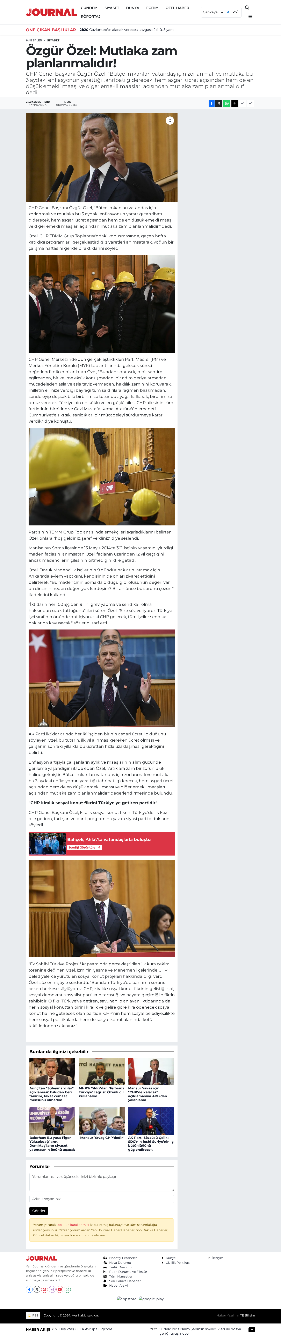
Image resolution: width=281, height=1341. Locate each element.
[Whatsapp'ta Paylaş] (226, 103)
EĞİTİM (152, 8)
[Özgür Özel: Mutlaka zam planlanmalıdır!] (102, 157)
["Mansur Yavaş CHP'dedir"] (102, 1121)
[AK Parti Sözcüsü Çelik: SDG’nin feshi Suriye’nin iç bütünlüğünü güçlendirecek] (151, 1121)
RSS (34, 1315)
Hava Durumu (120, 1263)
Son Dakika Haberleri (125, 1281)
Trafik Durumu (120, 1267)
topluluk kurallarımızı (73, 1225)
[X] (37, 1289)
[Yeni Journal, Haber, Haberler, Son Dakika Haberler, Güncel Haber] (51, 12)
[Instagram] (52, 1289)
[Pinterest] (44, 1289)
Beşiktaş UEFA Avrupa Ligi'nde (85, 1329)
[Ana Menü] (248, 16)
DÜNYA (132, 8)
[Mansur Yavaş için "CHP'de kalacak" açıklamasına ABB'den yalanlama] (151, 1071)
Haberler (34, 40)
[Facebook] (29, 1289)
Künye (171, 1258)
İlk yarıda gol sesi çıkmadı (107, 31)
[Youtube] (59, 1289)
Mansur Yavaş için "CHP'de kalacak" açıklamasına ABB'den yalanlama (147, 1094)
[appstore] (127, 1299)
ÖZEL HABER (177, 8)
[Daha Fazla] (234, 103)
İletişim (217, 1258)
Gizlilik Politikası (178, 1263)
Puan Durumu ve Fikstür (128, 1272)
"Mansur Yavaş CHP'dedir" (101, 1138)
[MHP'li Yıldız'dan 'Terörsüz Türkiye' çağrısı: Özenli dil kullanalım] (102, 1071)
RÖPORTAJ (90, 16)
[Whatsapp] (67, 1289)
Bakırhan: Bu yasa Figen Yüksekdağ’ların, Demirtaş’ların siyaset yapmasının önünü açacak (52, 1144)
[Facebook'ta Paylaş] (212, 103)
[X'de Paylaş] (218, 103)
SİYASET (112, 8)
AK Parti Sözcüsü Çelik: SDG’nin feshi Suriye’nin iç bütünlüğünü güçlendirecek (150, 1144)
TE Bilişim (247, 1315)
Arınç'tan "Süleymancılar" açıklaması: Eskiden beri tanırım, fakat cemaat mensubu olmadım (51, 1094)
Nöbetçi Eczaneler (123, 1258)
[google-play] (151, 1299)
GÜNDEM (89, 8)
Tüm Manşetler (120, 1276)
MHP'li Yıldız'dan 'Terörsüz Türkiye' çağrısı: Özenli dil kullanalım (101, 1092)
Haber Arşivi (118, 1285)
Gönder (38, 1211)
